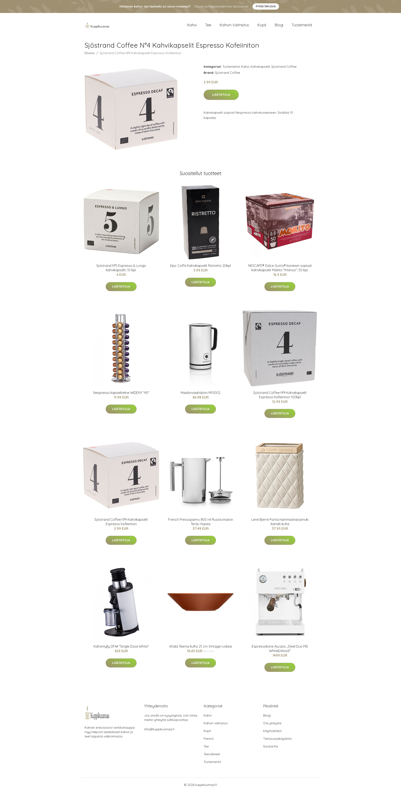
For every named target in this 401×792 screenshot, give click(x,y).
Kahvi (192, 25)
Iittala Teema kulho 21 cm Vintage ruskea (200, 646)
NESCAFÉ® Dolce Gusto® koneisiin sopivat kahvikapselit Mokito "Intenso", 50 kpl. (280, 268)
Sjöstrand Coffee (284, 67)
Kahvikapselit (260, 67)
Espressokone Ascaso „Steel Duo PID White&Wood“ (280, 648)
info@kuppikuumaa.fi (159, 729)
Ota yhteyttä (272, 723)
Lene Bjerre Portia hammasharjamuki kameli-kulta (279, 521)
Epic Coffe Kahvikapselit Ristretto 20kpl (200, 266)
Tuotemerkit (302, 25)
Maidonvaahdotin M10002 (200, 393)
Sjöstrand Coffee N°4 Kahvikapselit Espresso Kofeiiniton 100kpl (280, 395)
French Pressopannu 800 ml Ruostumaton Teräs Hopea (200, 521)
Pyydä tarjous (266, 6)
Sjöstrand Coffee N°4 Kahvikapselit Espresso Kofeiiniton (121, 521)
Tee (208, 25)
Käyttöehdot (272, 731)
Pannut (208, 739)
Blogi (279, 25)
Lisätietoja (221, 95)
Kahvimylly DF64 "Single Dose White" (121, 646)
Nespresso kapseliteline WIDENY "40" (121, 393)
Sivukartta (270, 746)
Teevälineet (212, 754)
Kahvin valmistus (234, 25)
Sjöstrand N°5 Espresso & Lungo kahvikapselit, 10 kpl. (121, 268)
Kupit (261, 25)
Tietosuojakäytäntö (277, 739)
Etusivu (90, 53)
